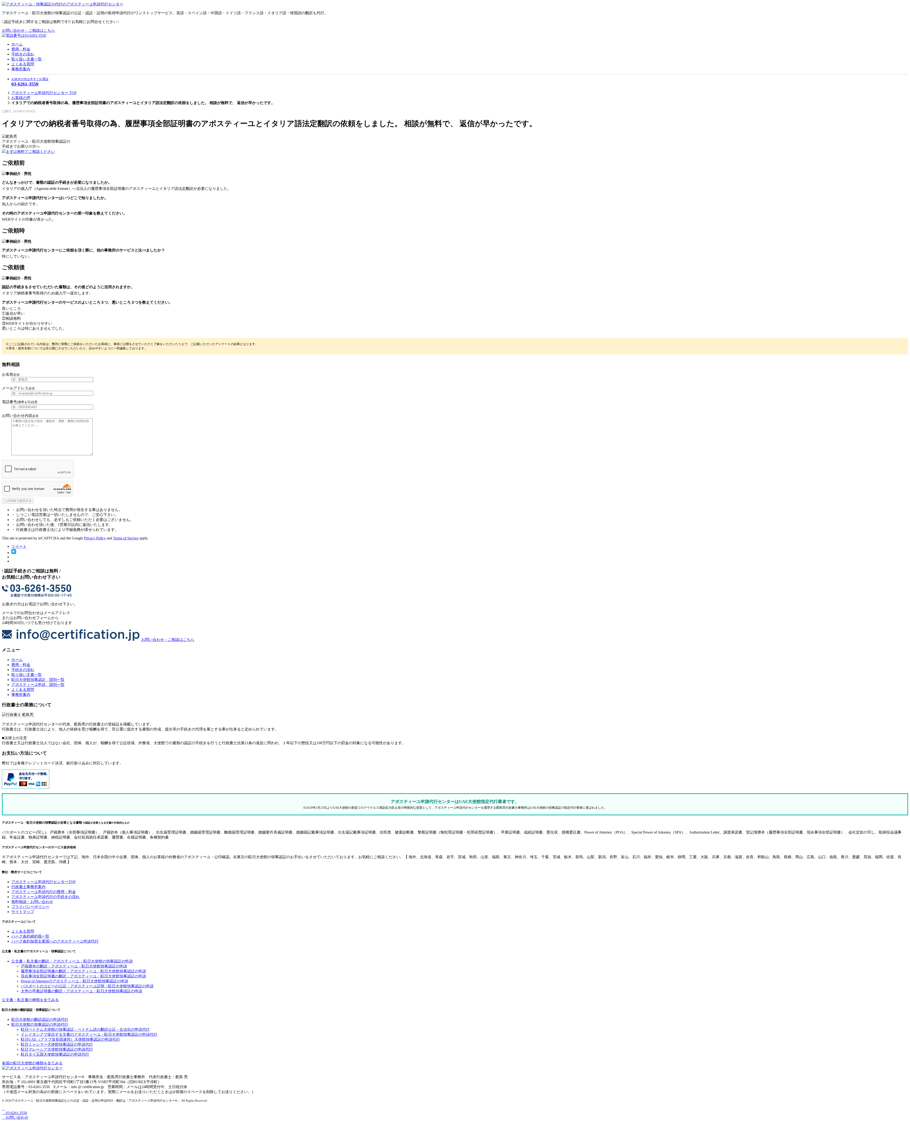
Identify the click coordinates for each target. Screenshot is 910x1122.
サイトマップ (22, 912)
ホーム (17, 44)
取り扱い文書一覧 (26, 59)
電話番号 (19, 402)
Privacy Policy (95, 538)
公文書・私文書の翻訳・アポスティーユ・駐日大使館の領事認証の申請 (72, 961)
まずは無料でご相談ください (30, 152)
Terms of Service (125, 538)
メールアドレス (18, 388)
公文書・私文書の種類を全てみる (30, 1000)
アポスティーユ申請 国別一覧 (37, 685)
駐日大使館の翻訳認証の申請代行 (39, 1019)
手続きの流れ (22, 54)
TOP (44, 93)
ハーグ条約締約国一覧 (30, 936)
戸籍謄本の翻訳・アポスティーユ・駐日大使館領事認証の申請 (74, 966)
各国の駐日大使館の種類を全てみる (32, 1063)
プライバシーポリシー (30, 907)
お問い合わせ (16, 1117)
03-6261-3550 (16, 1113)
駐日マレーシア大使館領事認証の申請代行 (57, 1049)
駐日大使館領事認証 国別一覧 (37, 680)
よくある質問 (22, 64)
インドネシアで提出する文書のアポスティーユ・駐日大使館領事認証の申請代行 (89, 1034)
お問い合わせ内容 (20, 416)
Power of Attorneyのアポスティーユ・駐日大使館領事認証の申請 (74, 981)
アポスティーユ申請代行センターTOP (43, 882)
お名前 (10, 374)
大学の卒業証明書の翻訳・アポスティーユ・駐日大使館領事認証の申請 (81, 991)
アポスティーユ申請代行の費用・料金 (43, 892)
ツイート (19, 546)
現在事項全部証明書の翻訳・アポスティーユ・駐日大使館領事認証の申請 (83, 976)
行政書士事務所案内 (28, 887)
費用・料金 (20, 49)
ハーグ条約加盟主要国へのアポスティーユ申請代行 (55, 941)
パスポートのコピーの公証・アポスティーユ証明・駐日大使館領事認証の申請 (87, 986)
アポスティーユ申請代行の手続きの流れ (45, 897)
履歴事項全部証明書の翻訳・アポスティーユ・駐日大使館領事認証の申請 (83, 971)
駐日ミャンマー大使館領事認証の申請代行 (57, 1044)
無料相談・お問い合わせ (32, 902)
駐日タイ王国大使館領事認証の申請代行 (55, 1054)
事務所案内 (20, 69)
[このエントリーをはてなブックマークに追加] (13, 553)
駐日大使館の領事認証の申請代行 (39, 1024)
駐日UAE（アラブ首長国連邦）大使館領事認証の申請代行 (70, 1039)
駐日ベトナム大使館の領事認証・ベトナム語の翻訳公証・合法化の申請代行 (85, 1029)
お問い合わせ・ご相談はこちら (28, 30)
